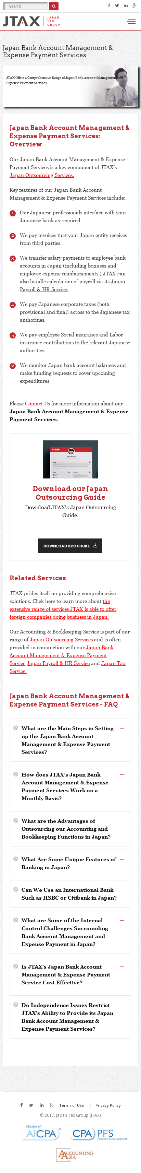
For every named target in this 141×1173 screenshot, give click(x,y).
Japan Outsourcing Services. (42, 175)
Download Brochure (66, 545)
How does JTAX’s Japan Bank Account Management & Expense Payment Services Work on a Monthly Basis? (65, 786)
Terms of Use (71, 1105)
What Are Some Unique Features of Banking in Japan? (69, 863)
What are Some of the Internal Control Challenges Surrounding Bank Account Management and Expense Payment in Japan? (65, 932)
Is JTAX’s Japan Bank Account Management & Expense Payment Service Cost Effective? (66, 974)
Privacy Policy (108, 1105)
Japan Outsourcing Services (61, 639)
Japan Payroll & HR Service (58, 663)
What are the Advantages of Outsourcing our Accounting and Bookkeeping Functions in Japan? (66, 829)
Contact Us (37, 403)
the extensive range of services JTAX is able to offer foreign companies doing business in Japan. (63, 609)
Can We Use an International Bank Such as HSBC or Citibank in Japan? (69, 894)
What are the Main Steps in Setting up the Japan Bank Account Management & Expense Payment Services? (68, 740)
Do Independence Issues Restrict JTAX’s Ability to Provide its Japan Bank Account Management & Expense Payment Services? (67, 1017)
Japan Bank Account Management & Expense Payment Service (62, 655)
